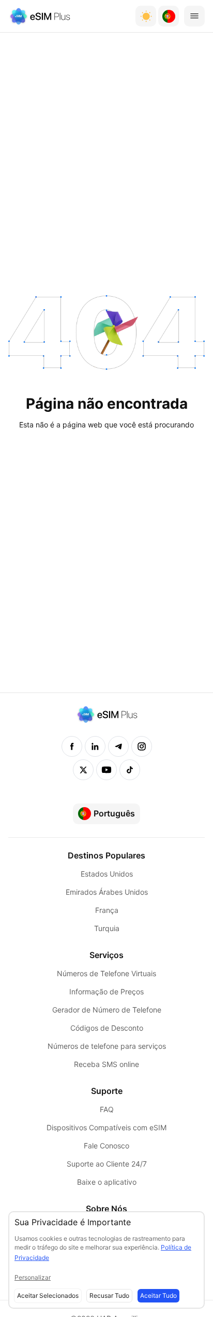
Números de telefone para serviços (107, 1046)
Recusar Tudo (109, 1295)
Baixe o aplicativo (106, 1181)
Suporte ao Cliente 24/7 (107, 1163)
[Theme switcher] (145, 16)
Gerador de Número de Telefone (106, 1009)
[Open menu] (194, 16)
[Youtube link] (106, 769)
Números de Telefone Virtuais (106, 973)
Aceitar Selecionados (48, 1295)
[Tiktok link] (129, 769)
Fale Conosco (106, 1145)
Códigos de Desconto (106, 1027)
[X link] (83, 769)
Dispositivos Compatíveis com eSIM (106, 1127)
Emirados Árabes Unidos (107, 892)
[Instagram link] (141, 746)
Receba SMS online (106, 1064)
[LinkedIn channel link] (95, 746)
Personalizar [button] (32, 1277)
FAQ (107, 1109)
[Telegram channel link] (118, 746)
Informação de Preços (106, 991)
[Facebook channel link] (72, 746)
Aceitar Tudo (158, 1295)
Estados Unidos (107, 873)
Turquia (106, 928)
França (106, 910)
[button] (168, 16)
